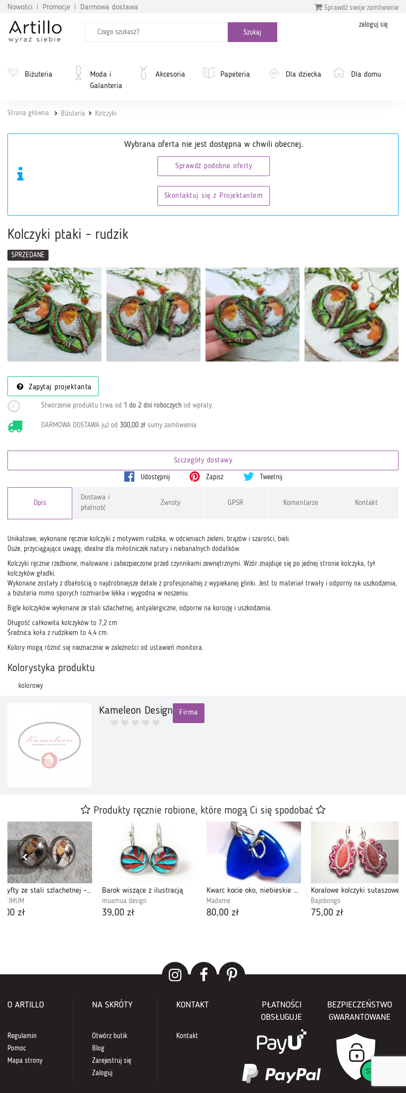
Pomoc (16, 1048)
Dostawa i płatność (95, 503)
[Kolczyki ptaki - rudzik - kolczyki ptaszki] (153, 315)
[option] (149, 870)
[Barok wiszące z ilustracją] (149, 852)
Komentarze (300, 503)
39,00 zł (118, 913)
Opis (40, 503)
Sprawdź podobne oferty (213, 166)
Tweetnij (270, 477)
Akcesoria (170, 75)
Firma (188, 713)
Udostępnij (154, 477)
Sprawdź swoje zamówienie (360, 7)
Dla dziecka (303, 75)
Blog (98, 1048)
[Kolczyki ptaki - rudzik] (54, 315)
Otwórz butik (109, 1036)
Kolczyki (105, 113)
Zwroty (170, 503)
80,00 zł (222, 913)
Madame (218, 901)
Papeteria (235, 75)
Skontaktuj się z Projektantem (213, 196)
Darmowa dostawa (109, 7)
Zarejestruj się (111, 1060)
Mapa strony (25, 1060)
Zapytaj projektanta (59, 387)
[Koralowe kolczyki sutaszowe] (358, 852)
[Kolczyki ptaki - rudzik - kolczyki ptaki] (351, 315)
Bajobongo (326, 901)
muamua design (124, 901)
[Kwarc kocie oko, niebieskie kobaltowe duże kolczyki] (253, 852)
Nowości (20, 7)
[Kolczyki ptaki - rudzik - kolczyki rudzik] (252, 315)
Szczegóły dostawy (203, 460)
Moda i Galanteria (106, 80)
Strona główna (28, 113)
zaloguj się (373, 24)
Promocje (56, 7)
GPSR (236, 503)
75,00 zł (327, 913)
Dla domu (366, 75)
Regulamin (22, 1036)
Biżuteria (38, 75)
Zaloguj (102, 1073)
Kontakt (366, 503)
